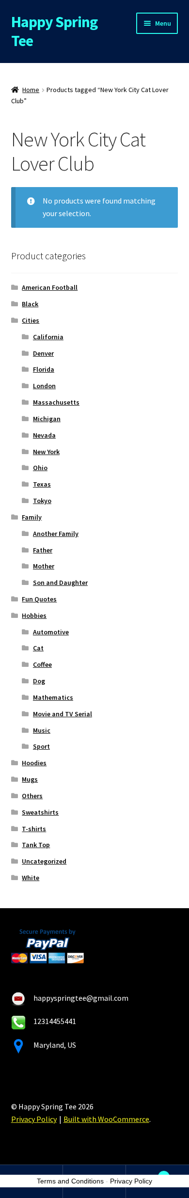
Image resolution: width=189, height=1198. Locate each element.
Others (32, 795)
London (44, 385)
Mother (43, 566)
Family (32, 517)
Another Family (56, 533)
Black (30, 304)
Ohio (40, 467)
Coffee (42, 664)
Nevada (44, 435)
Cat (38, 648)
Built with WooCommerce (106, 1119)
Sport (41, 746)
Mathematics (53, 697)
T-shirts (34, 828)
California (48, 336)
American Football (50, 287)
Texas (42, 484)
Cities (30, 320)
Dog (39, 681)
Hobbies (34, 615)
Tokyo (42, 500)
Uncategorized (44, 861)
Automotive (51, 632)
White (30, 877)
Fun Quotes (39, 599)
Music (41, 730)
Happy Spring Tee (54, 31)
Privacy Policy (34, 1119)
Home (30, 89)
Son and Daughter (60, 582)
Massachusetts (56, 402)
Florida (43, 369)
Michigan (47, 418)
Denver (43, 353)
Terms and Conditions (70, 1181)
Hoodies (34, 762)
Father (42, 550)
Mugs (30, 779)
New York (46, 451)
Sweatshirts (40, 812)
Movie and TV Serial (62, 713)
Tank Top (36, 844)
